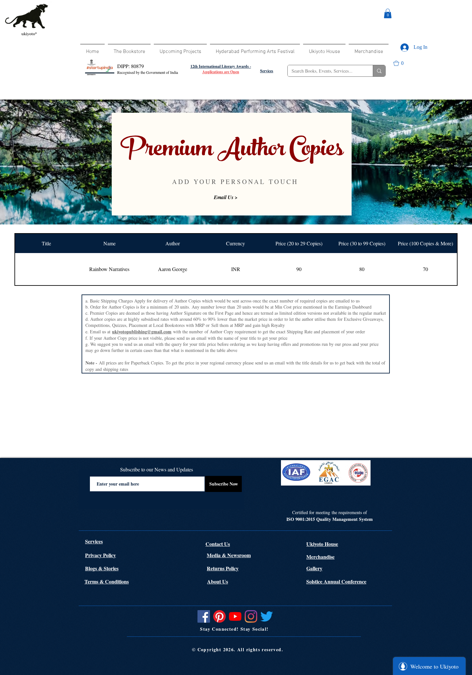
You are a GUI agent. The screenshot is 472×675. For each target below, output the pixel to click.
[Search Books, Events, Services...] (379, 70)
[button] (388, 13)
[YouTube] (235, 616)
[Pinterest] (219, 616)
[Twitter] (266, 616)
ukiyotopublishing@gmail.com (141, 331)
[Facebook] (203, 616)
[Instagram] (251, 616)
